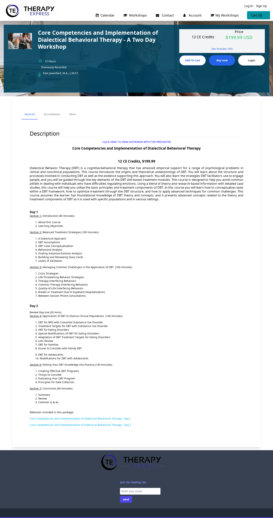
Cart (256, 15)
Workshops (137, 15)
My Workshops (227, 15)
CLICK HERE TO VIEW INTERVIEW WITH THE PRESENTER (136, 142)
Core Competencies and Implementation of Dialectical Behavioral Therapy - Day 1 (80, 418)
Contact (167, 15)
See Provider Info (222, 49)
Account (195, 15)
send (126, 499)
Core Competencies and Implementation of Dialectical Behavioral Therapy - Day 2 (80, 425)
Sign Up (261, 6)
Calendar (107, 15)
